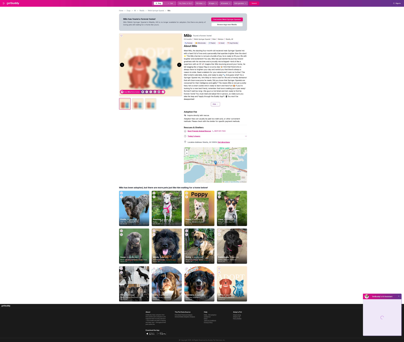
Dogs (128, 10)
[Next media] (179, 65)
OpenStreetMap (234, 182)
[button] (215, 163)
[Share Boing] (186, 234)
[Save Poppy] (186, 193)
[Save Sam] (121, 268)
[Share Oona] (219, 196)
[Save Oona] (219, 193)
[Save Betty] (154, 268)
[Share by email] (159, 92)
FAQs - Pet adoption (210, 315)
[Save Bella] (219, 268)
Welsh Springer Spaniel (156, 10)
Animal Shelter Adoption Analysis (185, 317)
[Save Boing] (186, 230)
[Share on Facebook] (147, 92)
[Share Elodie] (121, 196)
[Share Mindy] (154, 234)
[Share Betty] (154, 272)
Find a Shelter (237, 318)
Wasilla (142, 10)
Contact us (207, 317)
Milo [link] (169, 10)
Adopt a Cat (236, 317)
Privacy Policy (208, 322)
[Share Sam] (121, 272)
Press (205, 318)
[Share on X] (151, 92)
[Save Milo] (121, 35)
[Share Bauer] (121, 234)
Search (254, 3)
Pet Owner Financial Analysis (183, 315)
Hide (214, 104)
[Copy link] (163, 92)
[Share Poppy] (186, 196)
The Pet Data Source (182, 312)
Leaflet (226, 182)
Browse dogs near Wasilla (227, 24)
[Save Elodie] (121, 193)
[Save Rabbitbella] (219, 230)
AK (135, 10)
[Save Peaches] (154, 193)
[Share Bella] (219, 272)
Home (121, 10)
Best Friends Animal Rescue (199, 131)
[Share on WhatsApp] (142, 92)
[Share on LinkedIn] (155, 92)
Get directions (224, 142)
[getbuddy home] (5, 306)
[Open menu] (4, 3)
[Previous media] (122, 65)
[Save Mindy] (154, 230)
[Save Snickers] (186, 268)
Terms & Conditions (210, 320)
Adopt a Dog (237, 315)
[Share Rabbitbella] (219, 234)
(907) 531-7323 (220, 131)
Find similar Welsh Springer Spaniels (227, 19)
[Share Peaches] (154, 196)
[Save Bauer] (121, 230)
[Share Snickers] (186, 272)
